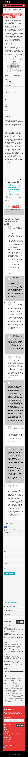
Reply (9, 273)
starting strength (19, 698)
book (20, 681)
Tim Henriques (19, 700)
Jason (7, 205)
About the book (7, 737)
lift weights (13, 197)
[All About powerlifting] (14, 1)
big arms (8, 681)
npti (17, 690)
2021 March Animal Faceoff (13, 658)
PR (8, 695)
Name (5, 551)
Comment (6, 535)
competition (14, 683)
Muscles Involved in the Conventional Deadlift (14, 210)
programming (17, 696)
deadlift (16, 196)
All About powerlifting (8, 9)
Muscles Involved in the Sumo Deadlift (13, 16)
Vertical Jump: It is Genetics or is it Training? (13, 630)
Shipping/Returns (8, 739)
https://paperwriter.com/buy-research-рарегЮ (14, 312)
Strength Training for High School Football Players (13, 645)
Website (6, 563)
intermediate (19, 687)
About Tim (6, 729)
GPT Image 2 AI (16, 448)
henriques (7, 197)
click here (15, 485)
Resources (6, 731)
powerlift (7, 199)
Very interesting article (13, 432)
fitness (21, 196)
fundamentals (6, 687)
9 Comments (15, 206)
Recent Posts (8, 621)
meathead (9, 690)
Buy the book (7, 735)
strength (17, 199)
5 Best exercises (6, 678)
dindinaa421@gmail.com (13, 267)
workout (7, 200)
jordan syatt (6, 688)
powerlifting (9, 693)
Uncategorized (7, 206)
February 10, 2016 (14, 205)
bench (12, 196)
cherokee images (15, 292)
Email (5, 557)
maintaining (17, 688)
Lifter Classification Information (11, 733)
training (5, 701)
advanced (13, 678)
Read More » (7, 654)
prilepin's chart (12, 695)
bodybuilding (15, 682)
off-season (20, 690)
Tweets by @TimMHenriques (10, 602)
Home (5, 727)
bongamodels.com (12, 387)
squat (12, 199)
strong (21, 199)
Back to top (6, 741)
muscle (19, 197)
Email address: (7, 614)
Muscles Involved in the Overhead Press (14, 213)
